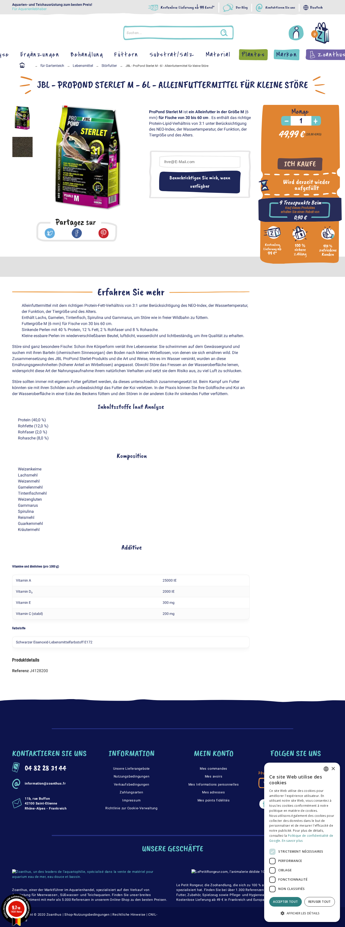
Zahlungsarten (131, 792)
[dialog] (302, 842)
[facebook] (77, 233)
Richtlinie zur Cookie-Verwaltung (131, 808)
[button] (302, 913)
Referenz (21, 670)
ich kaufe (300, 164)
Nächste (134, 159)
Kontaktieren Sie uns (280, 7)
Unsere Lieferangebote (131, 768)
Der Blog (242, 7)
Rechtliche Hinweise (128, 914)
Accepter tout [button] (285, 902)
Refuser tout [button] (319, 902)
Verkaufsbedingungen (131, 784)
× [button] (333, 769)
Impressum (131, 800)
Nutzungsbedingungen (132, 776)
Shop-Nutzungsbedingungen (87, 914)
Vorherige (43, 159)
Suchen (229, 32)
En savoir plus (292, 841)
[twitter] (50, 233)
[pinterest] (103, 233)
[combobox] (326, 768)
